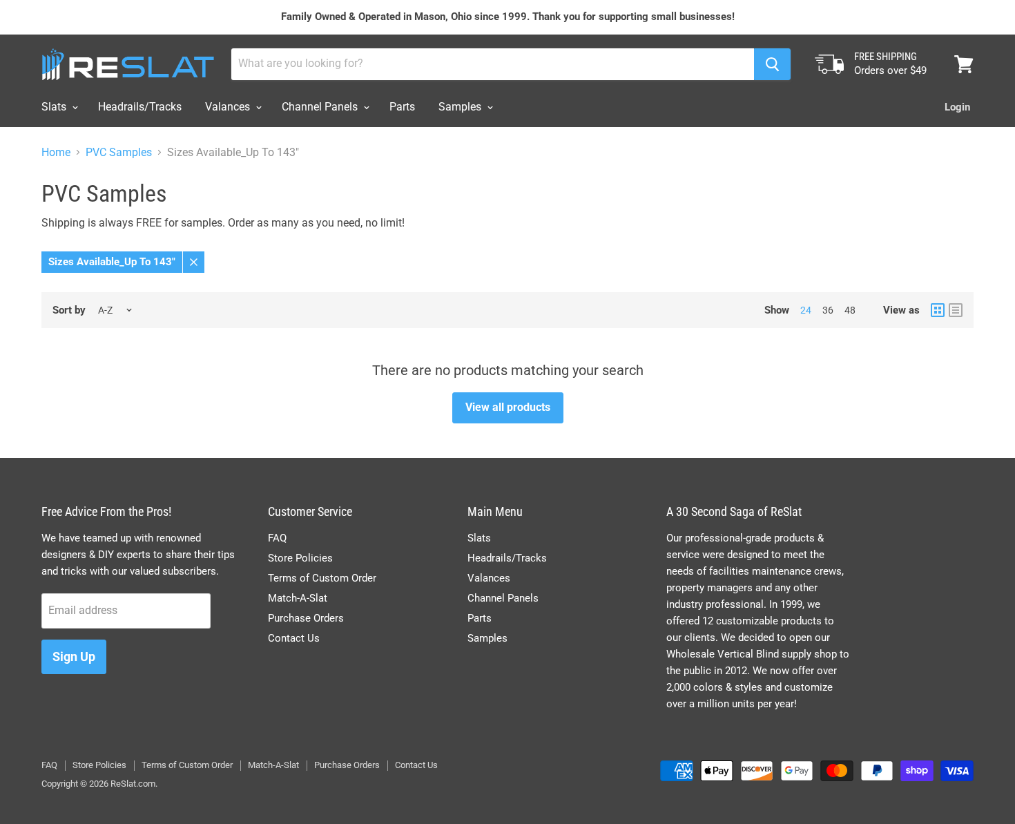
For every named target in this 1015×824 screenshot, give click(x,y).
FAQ (277, 538)
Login (957, 107)
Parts (402, 106)
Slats (55, 106)
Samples (461, 106)
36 (827, 310)
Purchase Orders (306, 618)
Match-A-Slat (297, 598)
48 (850, 310)
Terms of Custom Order (322, 578)
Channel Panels (321, 106)
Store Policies (300, 558)
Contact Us (294, 638)
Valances (229, 106)
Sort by (69, 310)
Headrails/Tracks (140, 106)
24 (805, 310)
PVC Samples (119, 152)
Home (55, 152)
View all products (507, 407)
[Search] (772, 64)
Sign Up (73, 656)
